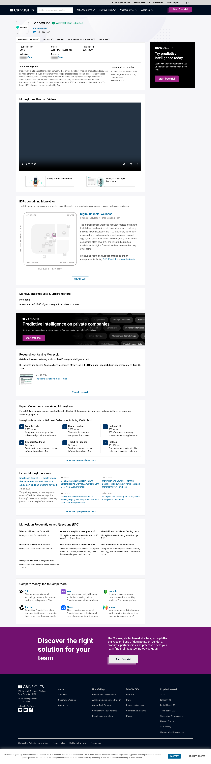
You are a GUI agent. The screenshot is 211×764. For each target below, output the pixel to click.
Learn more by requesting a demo (80, 460)
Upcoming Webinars (67, 700)
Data (128, 700)
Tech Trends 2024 (168, 711)
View (29, 57)
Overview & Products (28, 39)
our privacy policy (81, 758)
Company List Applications (172, 732)
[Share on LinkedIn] (34, 32)
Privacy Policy (59, 743)
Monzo (112, 607)
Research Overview (135, 705)
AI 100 (163, 695)
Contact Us (63, 705)
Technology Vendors (120, 2)
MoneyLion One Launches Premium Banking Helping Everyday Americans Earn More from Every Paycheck (80, 484)
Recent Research (142, 2)
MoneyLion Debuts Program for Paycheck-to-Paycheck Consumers (121, 498)
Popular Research (168, 689)
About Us (62, 695)
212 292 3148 (24, 702)
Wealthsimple (128, 259)
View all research (80, 392)
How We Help (98, 689)
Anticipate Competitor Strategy (106, 700)
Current (28, 607)
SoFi (105, 259)
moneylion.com (40, 28)
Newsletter (158, 2)
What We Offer (133, 689)
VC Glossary (165, 727)
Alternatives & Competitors (80, 39)
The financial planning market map (51, 379)
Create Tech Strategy (102, 705)
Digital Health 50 (167, 705)
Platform (130, 695)
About (61, 689)
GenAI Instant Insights (136, 711)
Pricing (129, 716)
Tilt (26, 591)
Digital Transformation (102, 716)
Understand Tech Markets (104, 695)
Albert (70, 607)
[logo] (22, 10)
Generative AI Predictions (171, 716)
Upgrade (113, 591)
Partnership (96, 743)
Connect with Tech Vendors (104, 711)
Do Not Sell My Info (77, 743)
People (60, 39)
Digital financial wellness (96, 214)
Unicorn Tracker (167, 721)
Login (186, 2)
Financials (47, 39)
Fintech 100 (165, 700)
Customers (103, 39)
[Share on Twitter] (39, 32)
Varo (69, 591)
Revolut (112, 259)
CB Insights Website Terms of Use (33, 743)
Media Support (173, 2)
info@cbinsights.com (27, 699)
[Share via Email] (44, 32)
